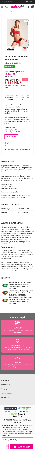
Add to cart (24, 446)
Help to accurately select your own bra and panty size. (17, 331)
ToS (2, 2)
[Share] (5, 143)
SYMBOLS (17, 363)
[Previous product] (32, 12)
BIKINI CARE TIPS (17, 345)
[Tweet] (8, 143)
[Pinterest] (10, 143)
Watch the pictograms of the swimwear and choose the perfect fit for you (17, 366)
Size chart (12, 136)
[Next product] (33, 12)
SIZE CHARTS (17, 328)
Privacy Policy (9, 2)
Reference (7, 63)
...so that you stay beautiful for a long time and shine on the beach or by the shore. (17, 348)
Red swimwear (9, 146)
